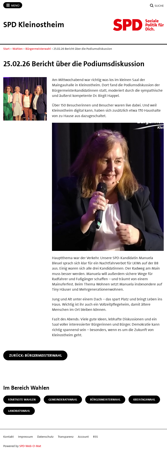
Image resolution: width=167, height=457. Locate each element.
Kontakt (8, 437)
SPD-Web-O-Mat (30, 446)
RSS (95, 437)
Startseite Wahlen (22, 399)
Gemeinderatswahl (62, 399)
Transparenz (65, 437)
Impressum (25, 437)
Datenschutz (45, 437)
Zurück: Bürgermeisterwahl (35, 355)
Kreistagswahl (144, 399)
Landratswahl (19, 411)
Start (6, 49)
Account (83, 437)
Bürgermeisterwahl (38, 49)
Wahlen (17, 49)
